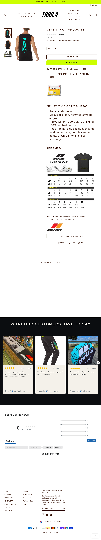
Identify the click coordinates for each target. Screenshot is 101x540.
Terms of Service (29, 498)
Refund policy (28, 501)
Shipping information (72, 236)
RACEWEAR (25, 16)
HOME (19, 13)
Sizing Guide (27, 494)
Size (48, 44)
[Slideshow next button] (98, 362)
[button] (74, 420)
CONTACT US (74, 16)
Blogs (25, 504)
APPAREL (29, 13)
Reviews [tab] (10, 441)
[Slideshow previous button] (2, 362)
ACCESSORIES (74, 13)
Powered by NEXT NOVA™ (50, 532)
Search (25, 491)
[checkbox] (58, 447)
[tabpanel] (50, 461)
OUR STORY (74, 19)
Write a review (91, 440)
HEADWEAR (75, 10)
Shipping (60, 40)
